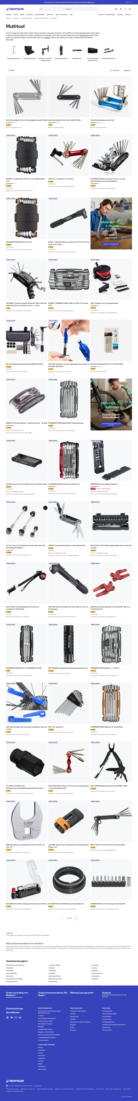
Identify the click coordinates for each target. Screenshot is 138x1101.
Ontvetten (95, 965)
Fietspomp (9, 968)
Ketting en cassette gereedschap (45, 59)
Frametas (95, 970)
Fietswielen (10, 970)
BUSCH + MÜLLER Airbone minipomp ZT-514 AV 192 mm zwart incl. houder (69, 243)
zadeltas (47, 37)
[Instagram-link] (15, 1017)
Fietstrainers (96, 976)
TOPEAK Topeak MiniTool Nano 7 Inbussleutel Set (66, 545)
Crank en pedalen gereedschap (93, 59)
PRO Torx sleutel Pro (56, 727)
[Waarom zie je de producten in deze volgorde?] (111, 70)
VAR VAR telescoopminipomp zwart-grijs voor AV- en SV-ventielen (68, 608)
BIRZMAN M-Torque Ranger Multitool (104, 484)
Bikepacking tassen (55, 979)
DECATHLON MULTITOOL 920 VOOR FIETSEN (106, 364)
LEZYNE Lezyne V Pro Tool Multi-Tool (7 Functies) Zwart (26, 484)
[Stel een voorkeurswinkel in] (116, 9)
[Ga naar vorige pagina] (61, 918)
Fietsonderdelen (11, 973)
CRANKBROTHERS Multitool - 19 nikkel (104, 668)
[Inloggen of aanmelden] (125, 9)
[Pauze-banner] (127, 2)
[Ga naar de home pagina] (15, 9)
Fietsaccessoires (12, 981)
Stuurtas (94, 968)
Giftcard (128, 14)
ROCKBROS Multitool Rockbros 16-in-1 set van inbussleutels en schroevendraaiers (108, 180)
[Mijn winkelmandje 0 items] (129, 9)
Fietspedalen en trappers (14, 979)
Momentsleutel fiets (108, 58)
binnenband (84, 35)
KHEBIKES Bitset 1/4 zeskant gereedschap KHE (108, 904)
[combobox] (127, 70)
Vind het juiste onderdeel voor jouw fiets (111, 424)
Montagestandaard (13, 58)
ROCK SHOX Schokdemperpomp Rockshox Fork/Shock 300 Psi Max (22, 608)
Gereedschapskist (29, 58)
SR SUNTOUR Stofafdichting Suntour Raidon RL (66, 904)
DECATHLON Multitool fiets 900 (102, 120)
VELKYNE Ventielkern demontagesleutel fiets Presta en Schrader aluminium (69, 365)
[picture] (27, 96)
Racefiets (52, 973)
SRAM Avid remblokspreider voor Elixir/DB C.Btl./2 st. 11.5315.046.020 (110, 608)
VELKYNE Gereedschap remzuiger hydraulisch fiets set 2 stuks (27, 728)
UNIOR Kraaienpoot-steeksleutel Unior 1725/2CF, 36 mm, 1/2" (25, 846)
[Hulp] (120, 9)
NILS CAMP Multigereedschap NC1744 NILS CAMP (108, 786)
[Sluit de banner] (130, 2)
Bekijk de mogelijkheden (111, 244)
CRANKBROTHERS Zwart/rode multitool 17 (64, 484)
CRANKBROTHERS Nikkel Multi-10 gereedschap (66, 423)
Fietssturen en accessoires (15, 965)
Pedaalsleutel (77, 58)
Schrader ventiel (54, 965)
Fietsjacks (95, 979)
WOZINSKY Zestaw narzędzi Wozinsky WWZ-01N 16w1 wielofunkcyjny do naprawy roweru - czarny (26, 304)
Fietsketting (53, 981)
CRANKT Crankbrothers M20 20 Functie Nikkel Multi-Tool (25, 180)
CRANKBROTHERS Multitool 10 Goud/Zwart (106, 727)
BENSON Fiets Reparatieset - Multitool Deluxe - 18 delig (26, 423)
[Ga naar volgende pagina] (76, 918)
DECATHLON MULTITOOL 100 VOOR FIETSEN (64, 120)
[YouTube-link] (11, 1017)
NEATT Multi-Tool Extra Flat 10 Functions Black (107, 845)
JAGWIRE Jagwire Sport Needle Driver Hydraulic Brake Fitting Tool (68, 846)
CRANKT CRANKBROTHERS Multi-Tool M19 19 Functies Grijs (68, 304)
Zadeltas (52, 968)
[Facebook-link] (7, 1017)
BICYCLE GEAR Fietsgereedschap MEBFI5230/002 (24, 364)
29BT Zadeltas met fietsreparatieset (104, 303)
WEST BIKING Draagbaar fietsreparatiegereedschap (67, 668)
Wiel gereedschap (61, 58)
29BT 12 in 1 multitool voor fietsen (61, 179)
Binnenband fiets (54, 976)
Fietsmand (52, 970)
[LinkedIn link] (19, 1017)
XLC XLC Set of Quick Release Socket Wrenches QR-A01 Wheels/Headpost (26, 547)
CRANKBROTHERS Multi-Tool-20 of (19, 242)
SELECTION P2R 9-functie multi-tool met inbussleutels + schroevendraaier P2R (68, 787)
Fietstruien (9, 976)
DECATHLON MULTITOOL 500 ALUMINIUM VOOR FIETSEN (26, 120)
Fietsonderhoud (97, 973)
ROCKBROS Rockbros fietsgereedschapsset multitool (26, 904)
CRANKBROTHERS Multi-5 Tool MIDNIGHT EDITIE (23, 668)
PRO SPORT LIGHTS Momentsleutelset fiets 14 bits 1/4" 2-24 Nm (111, 547)
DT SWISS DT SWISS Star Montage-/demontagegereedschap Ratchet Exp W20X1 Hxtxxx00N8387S (24, 787)
